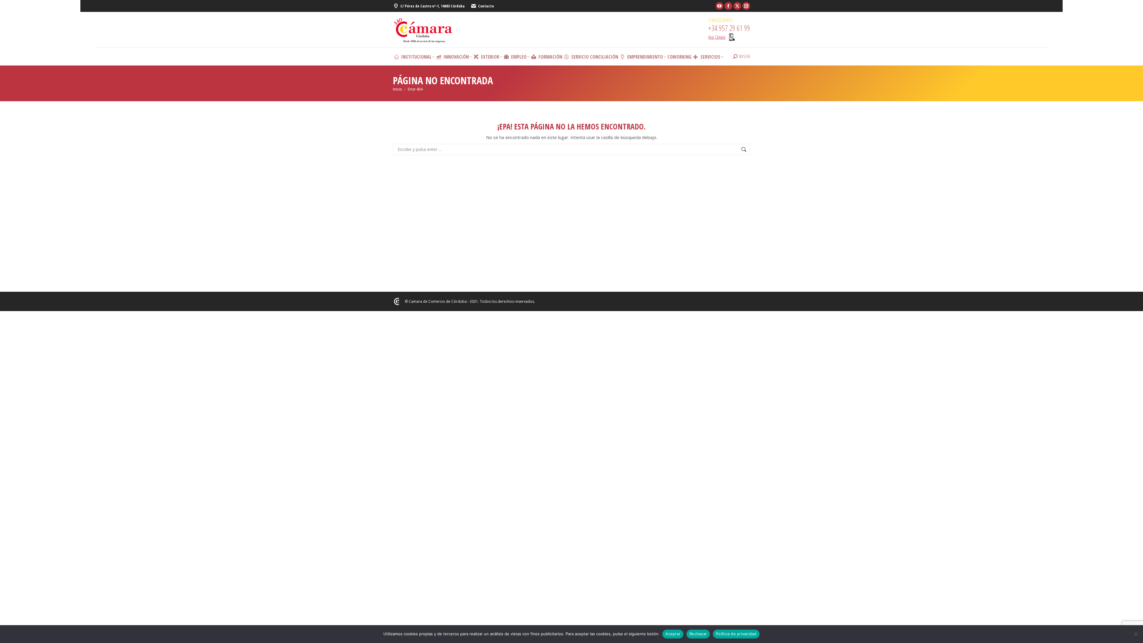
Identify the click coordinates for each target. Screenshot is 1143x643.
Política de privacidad (736, 633)
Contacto (486, 6)
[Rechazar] (1136, 634)
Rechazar (698, 633)
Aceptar (672, 633)
